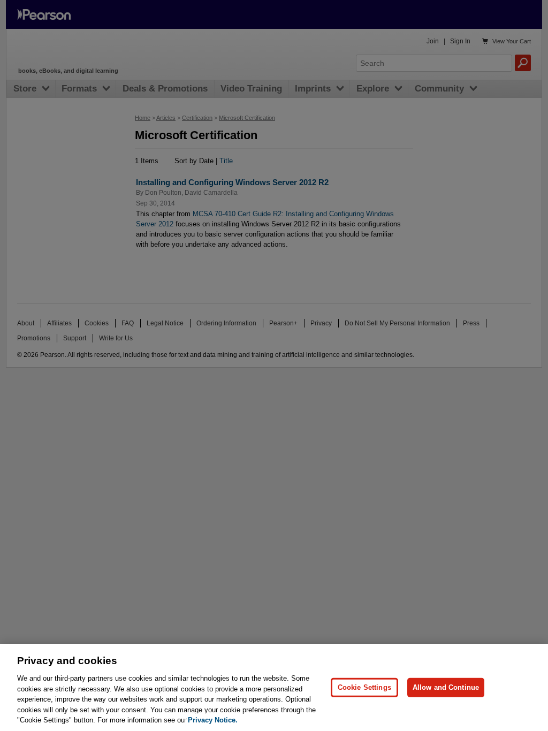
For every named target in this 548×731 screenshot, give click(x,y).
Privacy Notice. (213, 720)
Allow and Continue (446, 687)
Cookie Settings (364, 687)
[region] (274, 687)
